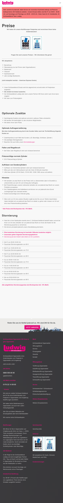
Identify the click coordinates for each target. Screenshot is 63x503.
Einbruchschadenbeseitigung (41, 394)
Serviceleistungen (29, 142)
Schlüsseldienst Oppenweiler (41, 343)
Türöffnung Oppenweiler (40, 366)
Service (35, 349)
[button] (60, 3)
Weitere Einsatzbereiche (40, 403)
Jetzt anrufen (32, 327)
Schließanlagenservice (40, 391)
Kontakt (35, 357)
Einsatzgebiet (37, 351)
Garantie (35, 354)
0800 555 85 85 (9, 372)
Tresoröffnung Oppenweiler (41, 377)
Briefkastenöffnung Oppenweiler (42, 371)
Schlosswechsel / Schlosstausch (43, 388)
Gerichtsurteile (37, 429)
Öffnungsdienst (37, 346)
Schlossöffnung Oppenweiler (41, 380)
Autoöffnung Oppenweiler (40, 368)
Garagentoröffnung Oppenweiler (42, 374)
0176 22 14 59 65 (9, 384)
